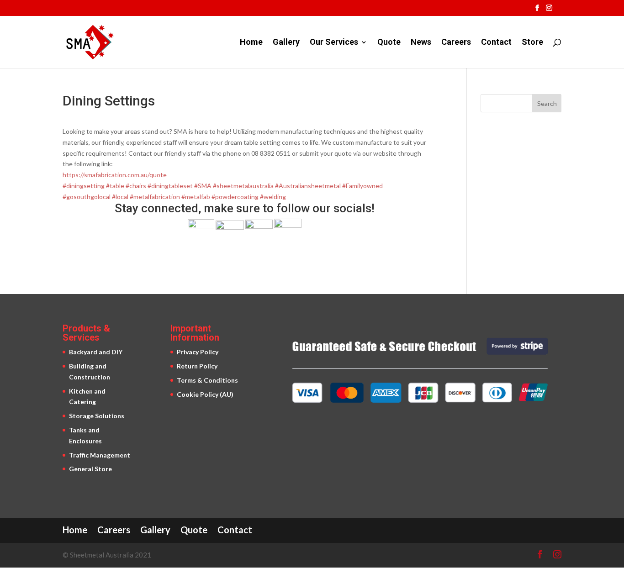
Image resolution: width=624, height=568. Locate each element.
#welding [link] (273, 196)
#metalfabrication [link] (155, 196)
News (421, 43)
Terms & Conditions (207, 380)
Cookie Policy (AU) (205, 394)
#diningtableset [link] (170, 185)
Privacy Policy (197, 352)
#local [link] (120, 196)
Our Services (334, 43)
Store (532, 43)
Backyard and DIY (95, 352)
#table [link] (115, 185)
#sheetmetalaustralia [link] (243, 185)
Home (251, 43)
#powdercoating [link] (235, 196)
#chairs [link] (136, 185)
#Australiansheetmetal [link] (308, 185)
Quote (389, 43)
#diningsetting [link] (84, 185)
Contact (496, 43)
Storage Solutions (96, 416)
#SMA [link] (203, 185)
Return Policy (197, 366)
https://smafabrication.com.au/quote (115, 175)
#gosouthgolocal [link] (87, 196)
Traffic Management (99, 455)
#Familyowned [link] (362, 185)
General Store (90, 469)
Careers (456, 43)
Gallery (286, 43)
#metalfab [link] (195, 196)
